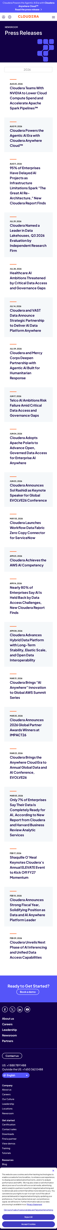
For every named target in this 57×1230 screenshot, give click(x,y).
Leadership (9, 1029)
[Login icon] (3, 17)
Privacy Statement (34, 1204)
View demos (8, 1143)
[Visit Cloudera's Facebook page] (5, 1009)
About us (8, 1018)
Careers (7, 1024)
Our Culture (8, 1099)
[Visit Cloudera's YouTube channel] (27, 1009)
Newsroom (9, 1035)
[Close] (53, 1171)
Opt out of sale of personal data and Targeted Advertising (28, 1210)
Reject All (28, 1217)
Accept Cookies (28, 1224)
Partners (7, 1041)
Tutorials (6, 1153)
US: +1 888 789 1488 (14, 1065)
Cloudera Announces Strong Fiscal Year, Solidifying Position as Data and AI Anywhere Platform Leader (27, 910)
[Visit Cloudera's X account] (12, 1009)
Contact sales (9, 1129)
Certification (8, 1124)
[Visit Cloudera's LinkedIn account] (20, 1009)
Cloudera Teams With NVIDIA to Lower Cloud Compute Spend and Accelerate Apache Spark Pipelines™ (28, 98)
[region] (28, 1198)
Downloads (8, 1134)
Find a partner (9, 1138)
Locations (7, 1108)
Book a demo (28, 991)
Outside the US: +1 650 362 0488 (22, 1069)
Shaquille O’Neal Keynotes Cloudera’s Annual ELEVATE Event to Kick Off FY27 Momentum (27, 867)
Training (6, 1148)
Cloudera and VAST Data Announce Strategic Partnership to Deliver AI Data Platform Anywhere (27, 320)
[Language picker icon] (9, 17)
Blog (4, 1164)
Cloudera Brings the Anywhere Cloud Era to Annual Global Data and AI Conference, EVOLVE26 (28, 767)
